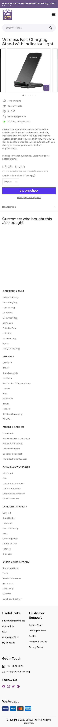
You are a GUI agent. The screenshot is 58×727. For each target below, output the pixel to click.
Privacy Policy (36, 647)
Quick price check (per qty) (18, 175)
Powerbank (8, 433)
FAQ (4, 631)
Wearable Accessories (14, 493)
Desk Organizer (10, 538)
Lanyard (7, 513)
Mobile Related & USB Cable (16, 438)
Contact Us (8, 626)
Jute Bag (7, 333)
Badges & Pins (10, 543)
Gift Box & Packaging (12, 414)
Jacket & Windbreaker (13, 483)
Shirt (5, 478)
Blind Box (7, 419)
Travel (6, 368)
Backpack (7, 312)
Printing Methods (37, 630)
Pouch (6, 343)
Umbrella (7, 362)
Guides (32, 636)
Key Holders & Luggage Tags (17, 383)
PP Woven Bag (10, 338)
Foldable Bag (9, 328)
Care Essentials (10, 373)
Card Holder (9, 518)
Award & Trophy (10, 528)
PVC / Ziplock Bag (11, 348)
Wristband (8, 473)
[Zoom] (46, 88)
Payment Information (13, 620)
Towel (6, 404)
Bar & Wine (8, 583)
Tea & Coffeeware (12, 578)
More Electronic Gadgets (15, 459)
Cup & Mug (8, 588)
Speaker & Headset (12, 454)
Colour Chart (35, 625)
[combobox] (29, 28)
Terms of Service (38, 641)
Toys (5, 393)
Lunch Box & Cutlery (12, 599)
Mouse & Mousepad (12, 443)
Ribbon (6, 409)
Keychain (7, 378)
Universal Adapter (11, 448)
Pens (5, 533)
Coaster (7, 593)
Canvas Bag (9, 307)
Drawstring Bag (10, 302)
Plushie (6, 388)
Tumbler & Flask (10, 568)
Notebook (7, 523)
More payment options (29, 197)
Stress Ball (8, 398)
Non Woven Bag (10, 297)
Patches (7, 549)
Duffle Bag (8, 323)
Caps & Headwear (12, 488)
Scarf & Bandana (11, 498)
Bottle (5, 573)
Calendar (7, 554)
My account (8, 642)
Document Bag (10, 318)
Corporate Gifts (10, 637)
